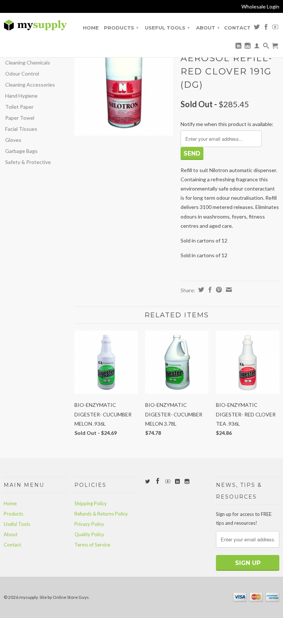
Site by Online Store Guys (64, 597)
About (208, 28)
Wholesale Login (260, 6)
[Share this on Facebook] (209, 290)
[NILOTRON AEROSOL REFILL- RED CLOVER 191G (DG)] (123, 86)
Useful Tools (167, 28)
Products (121, 28)
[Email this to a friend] (228, 290)
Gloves (13, 140)
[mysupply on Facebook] (266, 28)
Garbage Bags (21, 151)
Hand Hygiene (21, 95)
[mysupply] (35, 25)
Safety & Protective (28, 162)
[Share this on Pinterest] (218, 290)
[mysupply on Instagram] (248, 47)
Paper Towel (19, 118)
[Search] (266, 47)
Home (91, 28)
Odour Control (22, 73)
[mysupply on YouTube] (275, 28)
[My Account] (257, 47)
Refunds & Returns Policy (101, 514)
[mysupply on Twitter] (257, 28)
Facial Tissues (21, 129)
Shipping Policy (90, 503)
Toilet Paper (19, 107)
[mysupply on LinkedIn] (238, 47)
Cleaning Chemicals (27, 62)
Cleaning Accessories (30, 84)
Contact (237, 28)
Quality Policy (89, 534)
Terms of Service (92, 545)
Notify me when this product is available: (227, 124)
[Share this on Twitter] (200, 290)
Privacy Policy (89, 524)
